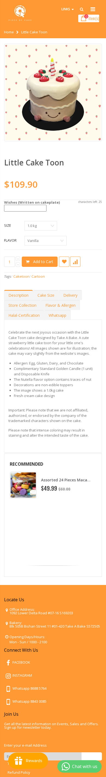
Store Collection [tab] (22, 305)
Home (9, 32)
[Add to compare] (75, 262)
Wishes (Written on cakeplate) (32, 202)
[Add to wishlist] (64, 262)
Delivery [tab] (70, 295)
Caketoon (21, 276)
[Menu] (93, 9)
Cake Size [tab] (46, 295)
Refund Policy (19, 772)
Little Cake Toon (34, 162)
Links (65, 9)
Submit (92, 756)
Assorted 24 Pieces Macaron (67, 479)
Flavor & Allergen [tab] (60, 305)
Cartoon (38, 276)
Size (7, 225)
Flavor (10, 240)
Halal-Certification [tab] (24, 315)
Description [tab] (18, 295)
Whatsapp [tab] (57, 315)
